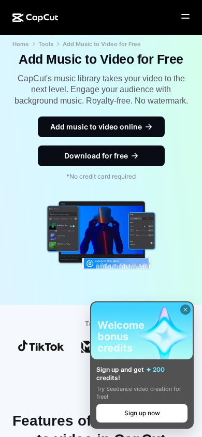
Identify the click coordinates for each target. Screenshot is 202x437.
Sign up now (142, 413)
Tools (45, 44)
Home (20, 44)
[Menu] (185, 16)
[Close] (185, 309)
